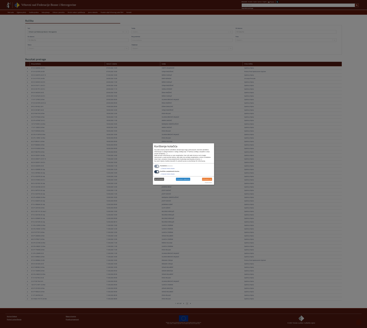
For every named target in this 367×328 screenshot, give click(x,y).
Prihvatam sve (207, 179)
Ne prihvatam (159, 179)
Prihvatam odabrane (183, 179)
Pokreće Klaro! (208, 182)
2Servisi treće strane (167, 168)
